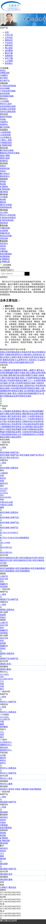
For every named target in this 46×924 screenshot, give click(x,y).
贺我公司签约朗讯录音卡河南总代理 (15, 352)
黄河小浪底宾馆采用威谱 (11, 429)
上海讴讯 (4, 473)
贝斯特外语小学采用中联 (11, 424)
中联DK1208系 (6, 505)
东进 (2, 684)
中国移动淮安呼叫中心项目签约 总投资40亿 (23, 355)
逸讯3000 (4, 747)
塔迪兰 (3, 617)
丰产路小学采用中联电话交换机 (22, 383)
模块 (2, 856)
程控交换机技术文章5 (9, 558)
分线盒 (18, 789)
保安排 (11, 789)
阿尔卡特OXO (13, 458)
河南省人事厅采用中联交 (11, 416)
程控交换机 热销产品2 (9, 455)
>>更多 (3, 447)
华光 (2, 581)
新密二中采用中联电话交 (33, 416)
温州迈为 (4, 483)
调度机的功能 (8, 360)
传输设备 (4, 83)
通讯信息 (12, 887)
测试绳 (3, 859)
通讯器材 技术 (6, 874)
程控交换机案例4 (22, 568)
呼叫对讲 (4, 114)
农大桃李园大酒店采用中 (33, 427)
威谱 (2, 507)
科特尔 (3, 760)
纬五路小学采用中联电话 (11, 419)
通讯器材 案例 (6, 879)
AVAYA (3, 491)
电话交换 (4, 148)
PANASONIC (5, 497)
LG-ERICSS (5, 719)
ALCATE (4, 488)
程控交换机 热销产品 (29, 455)
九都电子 (4, 887)
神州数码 (4, 727)
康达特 (3, 758)
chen (2, 677)
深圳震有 (4, 586)
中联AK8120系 (6, 502)
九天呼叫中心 (6, 742)
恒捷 (2, 481)
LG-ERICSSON (6, 679)
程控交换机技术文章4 (28, 558)
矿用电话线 (5, 840)
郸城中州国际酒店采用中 (11, 432)
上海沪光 (4, 576)
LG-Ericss (4, 493)
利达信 (3, 478)
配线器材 (4, 241)
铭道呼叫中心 (6, 750)
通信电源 (4, 194)
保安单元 (33, 360)
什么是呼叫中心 (21, 360)
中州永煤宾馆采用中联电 (33, 424)
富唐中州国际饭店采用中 (33, 429)
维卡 (2, 689)
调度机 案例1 (5, 669)
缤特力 (3, 763)
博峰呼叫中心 (6, 745)
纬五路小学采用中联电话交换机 (13, 380)
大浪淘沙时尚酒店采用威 (33, 432)
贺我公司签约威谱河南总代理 (21, 362)
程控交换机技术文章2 (22, 560)
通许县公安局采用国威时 (33, 411)
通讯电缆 (4, 843)
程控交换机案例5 (7, 568)
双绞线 (3, 833)
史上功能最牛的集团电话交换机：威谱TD (18, 370)
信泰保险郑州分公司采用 (33, 434)
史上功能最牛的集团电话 (11, 411)
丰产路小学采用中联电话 (11, 421)
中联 (2, 476)
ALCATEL (4, 674)
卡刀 (2, 853)
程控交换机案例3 (38, 568)
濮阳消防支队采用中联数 (33, 414)
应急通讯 (4, 130)
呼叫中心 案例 (6, 784)
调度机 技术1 (5, 664)
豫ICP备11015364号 (8, 920)
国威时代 (4, 584)
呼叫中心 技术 (6, 778)
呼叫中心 (4, 99)
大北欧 (3, 755)
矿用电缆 (4, 838)
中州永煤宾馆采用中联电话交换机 (25, 388)
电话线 (3, 835)
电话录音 (4, 163)
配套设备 (4, 225)
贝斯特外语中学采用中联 (33, 421)
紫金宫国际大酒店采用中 (11, 437)
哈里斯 (3, 615)
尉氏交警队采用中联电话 (11, 414)
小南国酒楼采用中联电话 (11, 427)
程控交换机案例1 (22, 571)
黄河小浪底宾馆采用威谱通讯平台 (27, 393)
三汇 (2, 681)
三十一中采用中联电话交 (33, 419)
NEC (2, 495)
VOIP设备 (4, 68)
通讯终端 (4, 210)
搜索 (27, 274)
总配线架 (25, 789)
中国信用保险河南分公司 (11, 434)
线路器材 (4, 179)
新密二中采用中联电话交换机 (33, 378)
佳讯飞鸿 (4, 579)
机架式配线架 (35, 789)
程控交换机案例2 (7, 571)
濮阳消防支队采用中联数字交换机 (23, 375)
